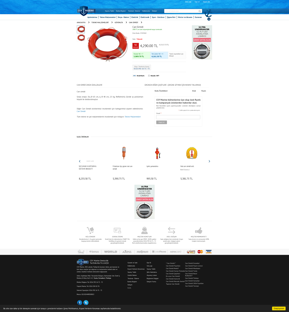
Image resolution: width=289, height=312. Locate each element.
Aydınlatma (92, 17)
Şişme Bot (171, 17)
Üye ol (197, 2)
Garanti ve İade (132, 263)
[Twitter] (86, 302)
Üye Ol (149, 263)
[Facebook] (79, 302)
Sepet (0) (206, 2)
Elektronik (145, 17)
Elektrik (134, 17)
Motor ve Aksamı (185, 17)
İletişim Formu (151, 282)
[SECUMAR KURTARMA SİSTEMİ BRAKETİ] (90, 153)
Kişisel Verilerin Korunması (136, 269)
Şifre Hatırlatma (152, 272)
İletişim (154, 11)
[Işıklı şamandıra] (157, 153)
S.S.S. (129, 288)
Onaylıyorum (279, 308)
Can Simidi (133, 22)
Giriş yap (188, 2)
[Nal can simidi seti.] (191, 153)
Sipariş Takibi (109, 11)
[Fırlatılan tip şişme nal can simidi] (124, 153)
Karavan (198, 17)
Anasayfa (81, 22)
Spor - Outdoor (158, 17)
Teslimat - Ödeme (134, 11)
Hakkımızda (146, 11)
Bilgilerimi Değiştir (152, 278)
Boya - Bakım (123, 17)
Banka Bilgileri (121, 11)
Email (158, 113)
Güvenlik (119, 22)
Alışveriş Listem (152, 275)
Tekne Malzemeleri (108, 17)
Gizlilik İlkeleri (132, 275)
